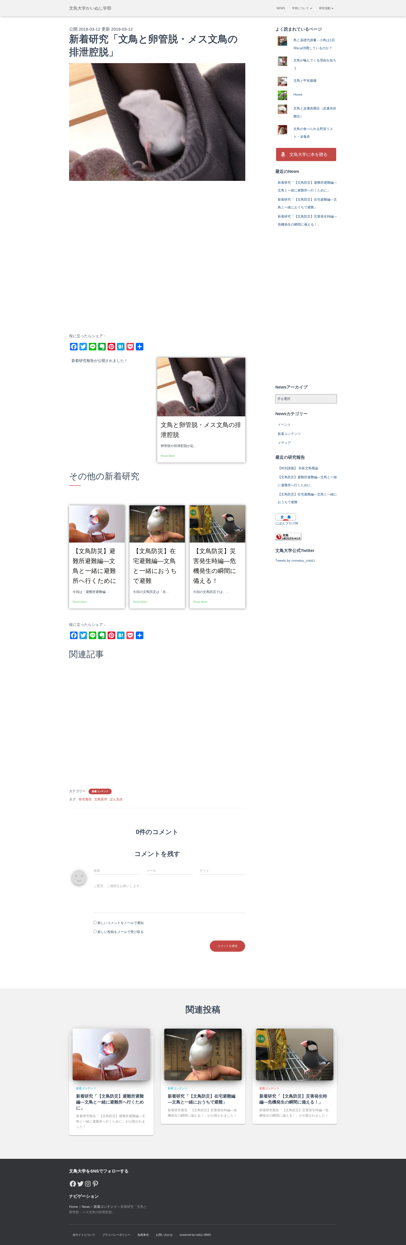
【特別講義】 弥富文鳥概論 (298, 468)
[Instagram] (88, 1182)
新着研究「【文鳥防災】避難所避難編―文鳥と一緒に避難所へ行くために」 (110, 1102)
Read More (168, 456)
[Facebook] (73, 1182)
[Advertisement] (157, 223)
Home (297, 94)
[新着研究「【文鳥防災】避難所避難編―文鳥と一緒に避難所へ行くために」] (111, 1054)
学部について (301, 8)
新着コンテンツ (100, 791)
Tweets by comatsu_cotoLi (295, 560)
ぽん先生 (116, 799)
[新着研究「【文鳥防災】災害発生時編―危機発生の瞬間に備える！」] (294, 1054)
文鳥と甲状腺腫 (304, 80)
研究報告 (85, 799)
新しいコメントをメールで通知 (121, 923)
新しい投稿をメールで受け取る (121, 932)
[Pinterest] (95, 1182)
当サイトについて (84, 1235)
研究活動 (325, 8)
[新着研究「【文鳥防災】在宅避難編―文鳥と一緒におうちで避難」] (203, 1054)
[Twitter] (80, 1182)
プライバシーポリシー (116, 1235)
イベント (284, 424)
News (281, 8)
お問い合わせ (164, 1235)
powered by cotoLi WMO (195, 1235)
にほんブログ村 (286, 523)
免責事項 (143, 1235)
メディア (284, 443)
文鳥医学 (100, 799)
